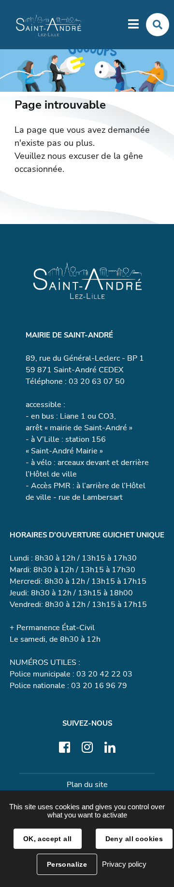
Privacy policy (124, 864)
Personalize (67, 864)
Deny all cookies (134, 839)
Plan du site (87, 784)
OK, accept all (47, 839)
